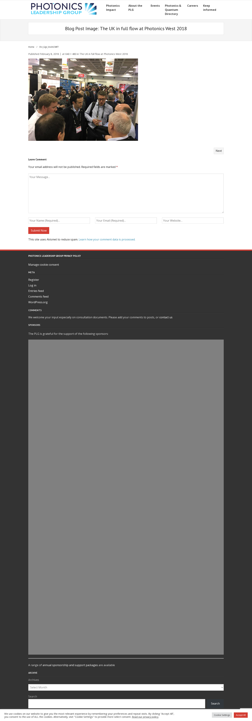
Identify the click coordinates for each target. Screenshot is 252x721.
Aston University (126, 422)
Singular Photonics (126, 398)
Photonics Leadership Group (126, 446)
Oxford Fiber (126, 477)
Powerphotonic (126, 351)
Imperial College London (126, 406)
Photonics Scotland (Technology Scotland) (126, 548)
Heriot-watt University (126, 430)
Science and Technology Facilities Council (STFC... (126, 343)
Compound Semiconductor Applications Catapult (126, 359)
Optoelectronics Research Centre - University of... (126, 587)
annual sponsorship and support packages (70, 665)
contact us (165, 317)
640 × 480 (70, 54)
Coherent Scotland (126, 375)
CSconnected (126, 453)
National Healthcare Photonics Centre (126, 619)
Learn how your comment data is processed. (107, 239)
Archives (33, 680)
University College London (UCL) (126, 461)
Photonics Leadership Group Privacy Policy (54, 255)
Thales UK (126, 414)
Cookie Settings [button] (222, 715)
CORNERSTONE (126, 532)
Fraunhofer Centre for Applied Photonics (126, 540)
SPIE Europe (126, 501)
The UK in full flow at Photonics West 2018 (104, 54)
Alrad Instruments (126, 642)
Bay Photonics (126, 579)
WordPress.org (38, 302)
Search (32, 696)
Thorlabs (126, 508)
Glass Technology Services (126, 595)
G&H (126, 390)
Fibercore (126, 438)
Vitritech (126, 650)
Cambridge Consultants (126, 485)
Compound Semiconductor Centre (126, 564)
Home (31, 46)
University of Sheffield (126, 367)
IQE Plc (126, 469)
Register (33, 280)
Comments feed (38, 296)
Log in (32, 285)
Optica (126, 524)
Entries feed (36, 291)
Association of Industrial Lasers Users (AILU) (126, 627)
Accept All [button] (241, 715)
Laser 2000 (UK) (126, 611)
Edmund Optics (126, 382)
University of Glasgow (126, 635)
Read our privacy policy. (145, 716)
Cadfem (126, 603)
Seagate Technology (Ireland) (126, 516)
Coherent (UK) (126, 493)
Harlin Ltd (126, 556)
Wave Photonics (126, 571)
